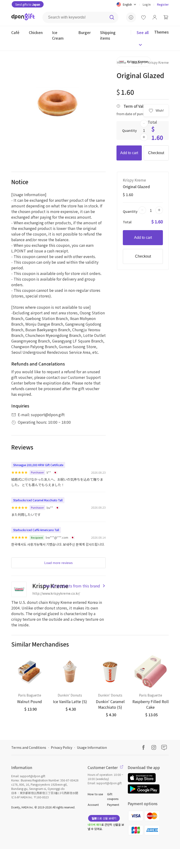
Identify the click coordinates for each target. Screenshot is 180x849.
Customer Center (103, 767)
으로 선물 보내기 (104, 818)
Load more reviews (58, 563)
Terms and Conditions (28, 747)
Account (93, 805)
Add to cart (129, 153)
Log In (147, 4)
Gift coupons (113, 796)
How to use (95, 794)
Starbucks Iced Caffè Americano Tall (36, 530)
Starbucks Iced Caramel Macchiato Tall (38, 500)
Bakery (136, 62)
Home (121, 62)
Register (163, 4)
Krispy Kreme (158, 62)
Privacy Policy (61, 747)
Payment (113, 805)
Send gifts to (27, 4)
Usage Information (92, 747)
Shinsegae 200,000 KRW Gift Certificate (38, 465)
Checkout (156, 153)
